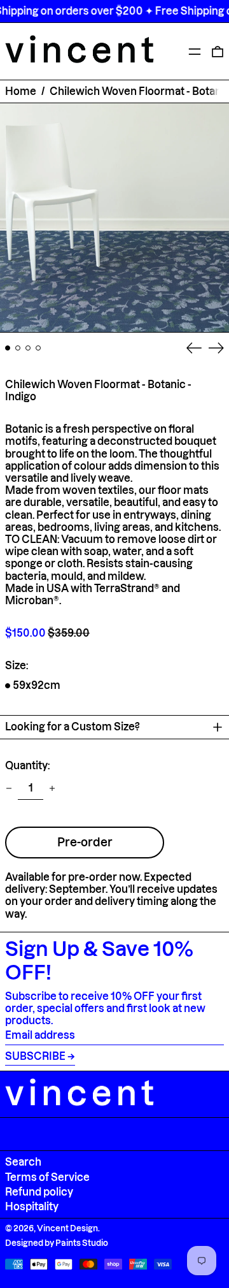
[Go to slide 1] (7, 348)
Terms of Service (47, 1177)
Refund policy (39, 1192)
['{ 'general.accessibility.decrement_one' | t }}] (9, 788)
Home (20, 91)
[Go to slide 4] (38, 348)
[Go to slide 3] (28, 348)
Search (23, 1162)
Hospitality (32, 1206)
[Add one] (52, 788)
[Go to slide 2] (17, 348)
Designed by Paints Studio (56, 1242)
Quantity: (27, 765)
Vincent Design (67, 1228)
